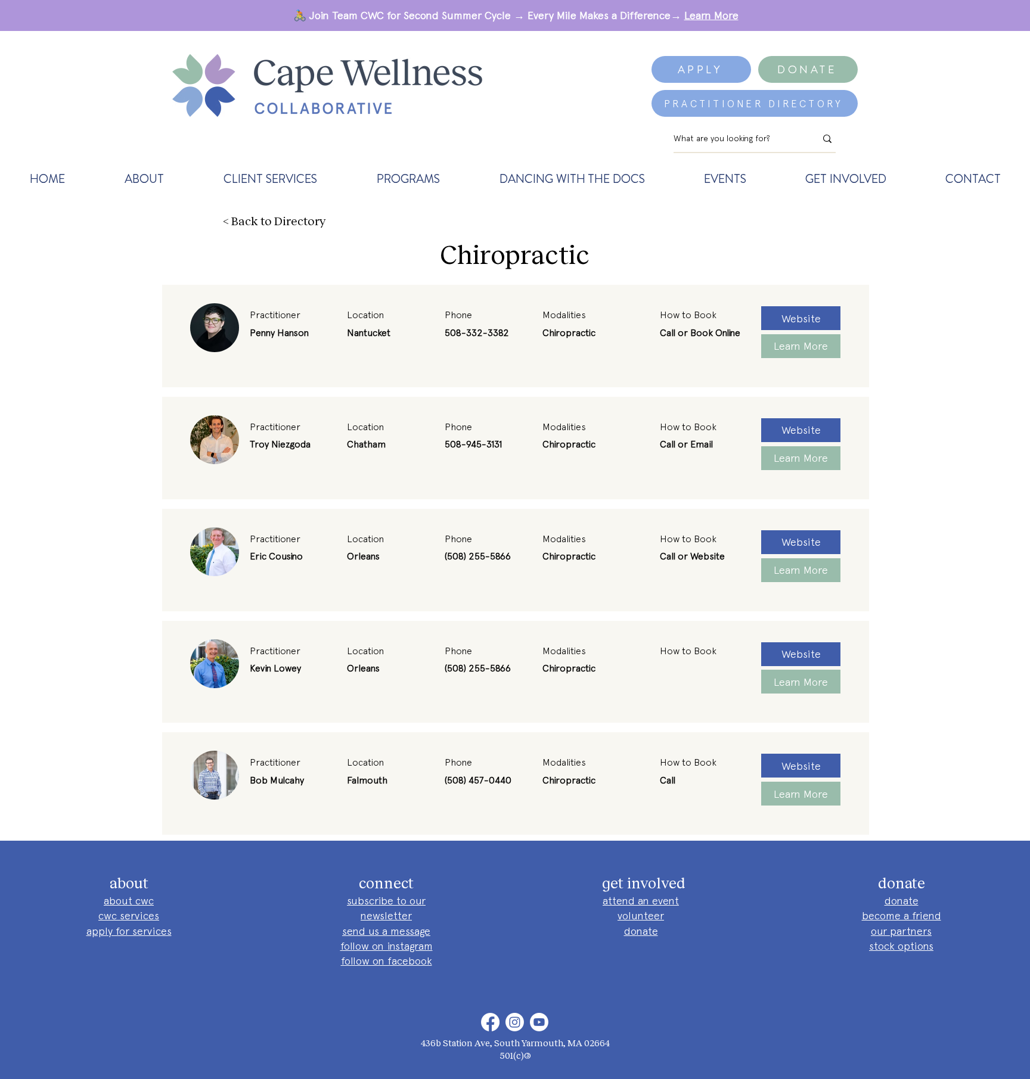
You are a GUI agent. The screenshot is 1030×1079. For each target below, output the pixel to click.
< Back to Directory (274, 220)
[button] (144, 178)
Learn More (711, 15)
